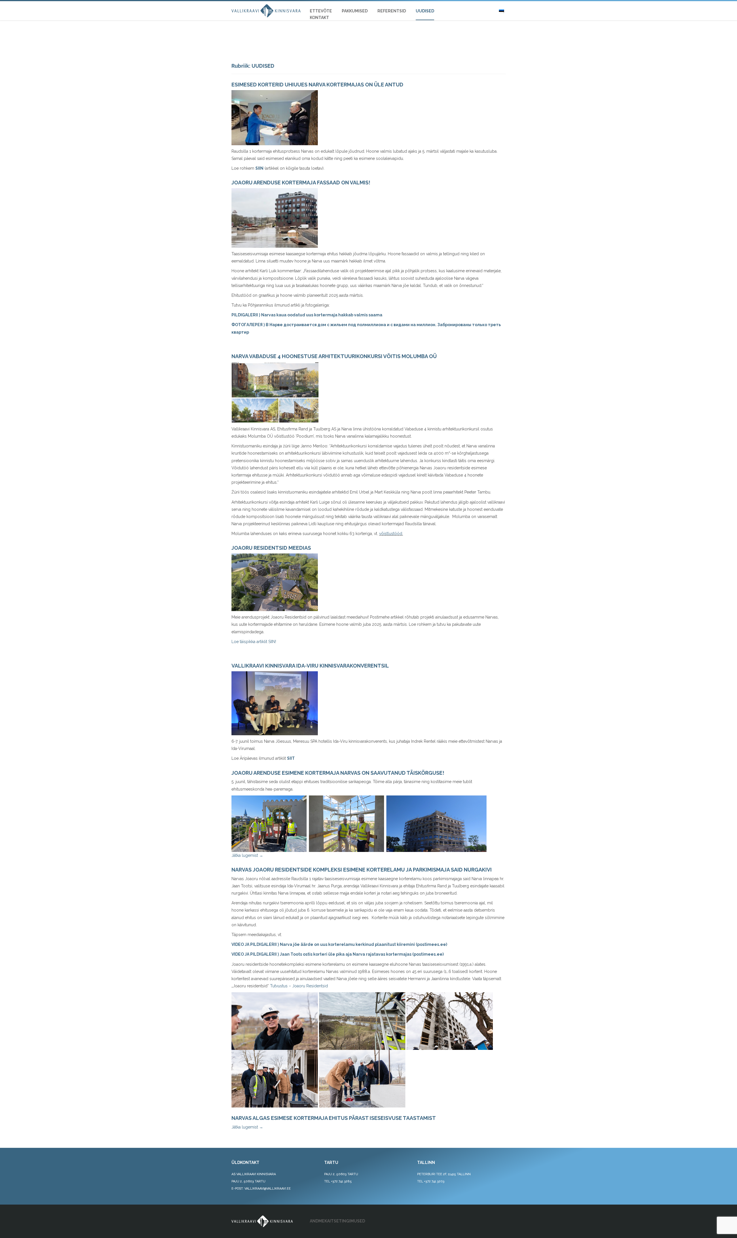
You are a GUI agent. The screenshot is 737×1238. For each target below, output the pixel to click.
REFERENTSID (391, 11)
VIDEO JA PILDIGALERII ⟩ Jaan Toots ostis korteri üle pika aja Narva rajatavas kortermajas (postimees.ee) (337, 954)
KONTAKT (319, 17)
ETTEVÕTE (321, 11)
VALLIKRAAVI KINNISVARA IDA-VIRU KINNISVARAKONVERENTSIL (310, 666)
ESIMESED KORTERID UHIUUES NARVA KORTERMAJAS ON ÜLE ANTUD (317, 85)
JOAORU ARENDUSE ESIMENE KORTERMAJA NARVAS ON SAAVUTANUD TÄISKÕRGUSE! (337, 773)
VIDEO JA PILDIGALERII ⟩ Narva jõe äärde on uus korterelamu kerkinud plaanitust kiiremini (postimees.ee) (339, 944)
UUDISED (425, 11)
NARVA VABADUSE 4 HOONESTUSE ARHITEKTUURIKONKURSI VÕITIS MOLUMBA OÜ (334, 356)
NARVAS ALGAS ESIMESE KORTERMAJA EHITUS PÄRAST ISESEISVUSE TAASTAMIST (333, 1118)
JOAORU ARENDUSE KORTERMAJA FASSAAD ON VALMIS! (300, 182)
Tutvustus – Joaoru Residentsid (299, 986)
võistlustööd (390, 533)
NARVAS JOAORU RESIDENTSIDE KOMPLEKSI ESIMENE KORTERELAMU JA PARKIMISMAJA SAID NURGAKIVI (361, 870)
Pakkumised (355, 11)
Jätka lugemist (247, 855)
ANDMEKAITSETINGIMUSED (337, 1221)
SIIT (291, 758)
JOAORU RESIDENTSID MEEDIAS (271, 548)
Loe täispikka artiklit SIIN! (253, 641)
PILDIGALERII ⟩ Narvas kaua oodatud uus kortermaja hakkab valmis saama (306, 315)
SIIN (259, 168)
